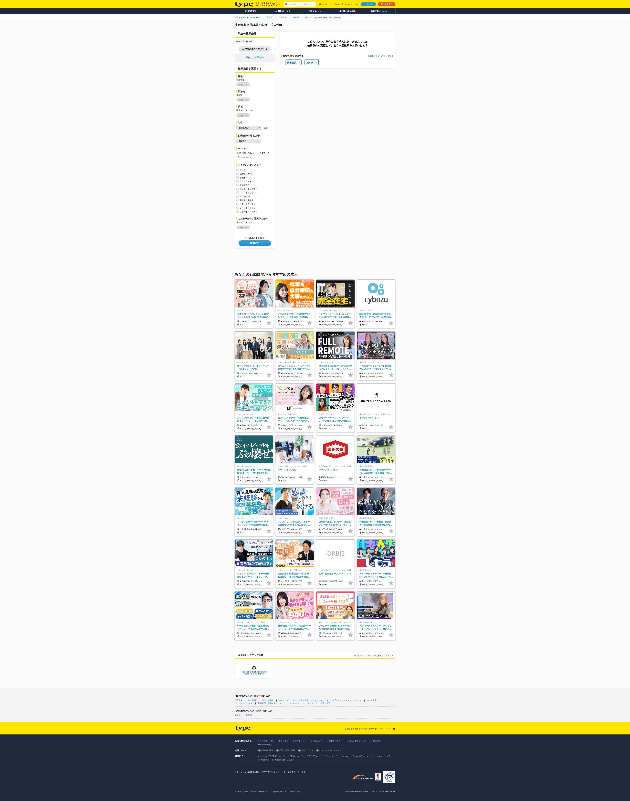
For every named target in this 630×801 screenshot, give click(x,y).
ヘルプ (337, 4)
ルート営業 (372, 700)
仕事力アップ (307, 750)
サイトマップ (326, 4)
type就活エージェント (285, 760)
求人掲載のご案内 (351, 4)
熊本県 (309, 62)
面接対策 (377, 741)
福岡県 (238, 715)
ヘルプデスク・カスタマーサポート (345, 700)
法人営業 (252, 700)
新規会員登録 (387, 4)
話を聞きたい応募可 (248, 211)
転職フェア (318, 741)
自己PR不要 (245, 196)
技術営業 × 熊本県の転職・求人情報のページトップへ (368, 729)
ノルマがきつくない (248, 193)
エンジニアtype (312, 756)
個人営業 (238, 700)
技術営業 (291, 62)
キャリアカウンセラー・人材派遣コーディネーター (301, 700)
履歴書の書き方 (336, 741)
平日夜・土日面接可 (248, 189)
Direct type (343, 756)
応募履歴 (284, 741)
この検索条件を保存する (254, 48)
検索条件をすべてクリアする (381, 56)
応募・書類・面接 (287, 750)
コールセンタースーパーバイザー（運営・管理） (310, 703)
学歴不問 (244, 178)
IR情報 (245, 791)
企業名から (265, 153)
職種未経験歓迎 (246, 174)
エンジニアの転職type (271, 756)
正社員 (243, 170)
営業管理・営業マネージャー (271, 703)
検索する (254, 243)
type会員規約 (278, 791)
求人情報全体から (247, 153)
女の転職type (293, 756)
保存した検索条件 (255, 57)
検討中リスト (300, 741)
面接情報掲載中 (246, 200)
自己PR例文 (266, 744)
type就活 (265, 760)
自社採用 (253, 791)
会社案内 (238, 791)
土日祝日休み (246, 181)
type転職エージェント (364, 756)
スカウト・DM (267, 741)
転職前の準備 (267, 750)
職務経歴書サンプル (358, 741)
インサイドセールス (243, 703)
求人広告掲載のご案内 (293, 791)
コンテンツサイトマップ (330, 750)
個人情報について (264, 791)
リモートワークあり (248, 204)
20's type (329, 756)
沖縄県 (249, 715)
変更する (243, 84)
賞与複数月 (245, 185)
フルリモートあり (247, 208)
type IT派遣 (385, 756)
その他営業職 (267, 700)
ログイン (368, 4)
